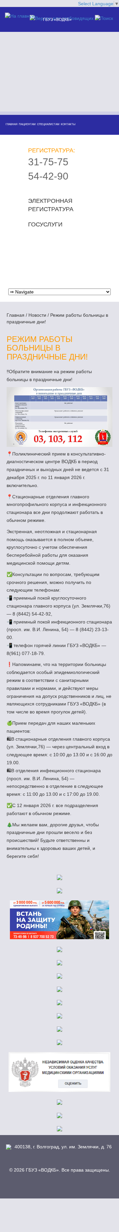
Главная (12, 124)
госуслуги (45, 224)
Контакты (68, 124)
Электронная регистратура (50, 205)
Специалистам (48, 124)
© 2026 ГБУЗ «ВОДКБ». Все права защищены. (59, 1170)
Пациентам (27, 124)
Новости (37, 315)
